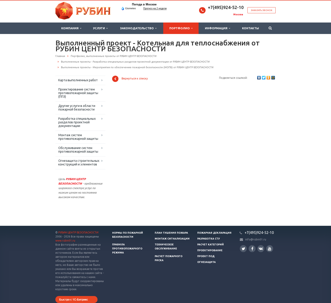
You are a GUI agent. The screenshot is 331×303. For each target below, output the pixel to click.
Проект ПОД (206, 256)
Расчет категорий (210, 244)
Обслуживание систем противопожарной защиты (78, 149)
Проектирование (209, 250)
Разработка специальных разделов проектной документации (77, 122)
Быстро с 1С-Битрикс (73, 299)
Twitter (243, 248)
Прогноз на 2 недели (155, 8)
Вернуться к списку (135, 78)
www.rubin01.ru (65, 240)
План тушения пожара (171, 232)
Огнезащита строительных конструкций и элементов (78, 162)
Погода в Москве (144, 4)
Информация (217, 28)
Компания (70, 28)
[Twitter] (263, 77)
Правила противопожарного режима (127, 248)
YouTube (269, 248)
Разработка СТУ (208, 238)
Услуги (99, 28)
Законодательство (137, 28)
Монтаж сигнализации (172, 238)
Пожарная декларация (214, 232)
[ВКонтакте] (259, 77)
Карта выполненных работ (78, 80)
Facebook (252, 248)
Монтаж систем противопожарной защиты (78, 136)
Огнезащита (206, 262)
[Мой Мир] (273, 77)
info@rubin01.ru (255, 239)
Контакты (250, 28)
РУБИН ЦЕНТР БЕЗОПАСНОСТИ (78, 232)
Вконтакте (260, 248)
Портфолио (180, 28)
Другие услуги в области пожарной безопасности (76, 107)
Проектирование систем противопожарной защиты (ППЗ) (78, 93)
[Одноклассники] (268, 77)
